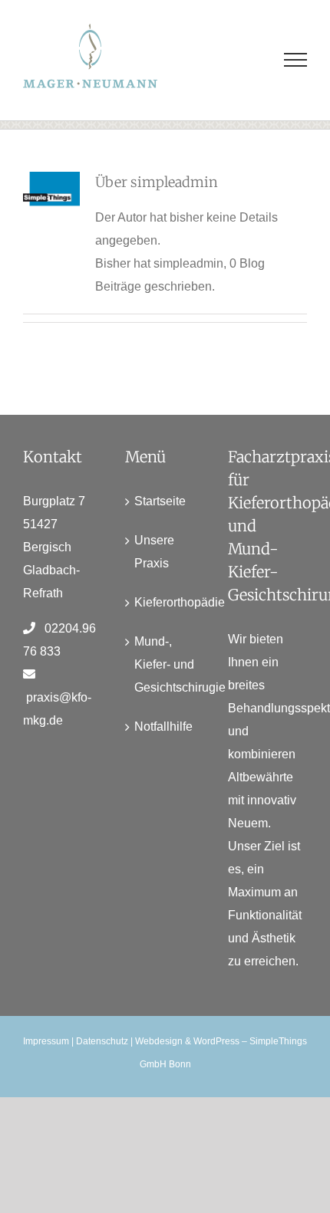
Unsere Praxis (154, 552)
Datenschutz (102, 1041)
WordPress (216, 1041)
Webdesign (159, 1041)
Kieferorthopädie (165, 602)
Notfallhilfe (163, 726)
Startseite (160, 501)
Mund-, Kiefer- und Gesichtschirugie (165, 664)
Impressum (46, 1041)
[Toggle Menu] (296, 60)
